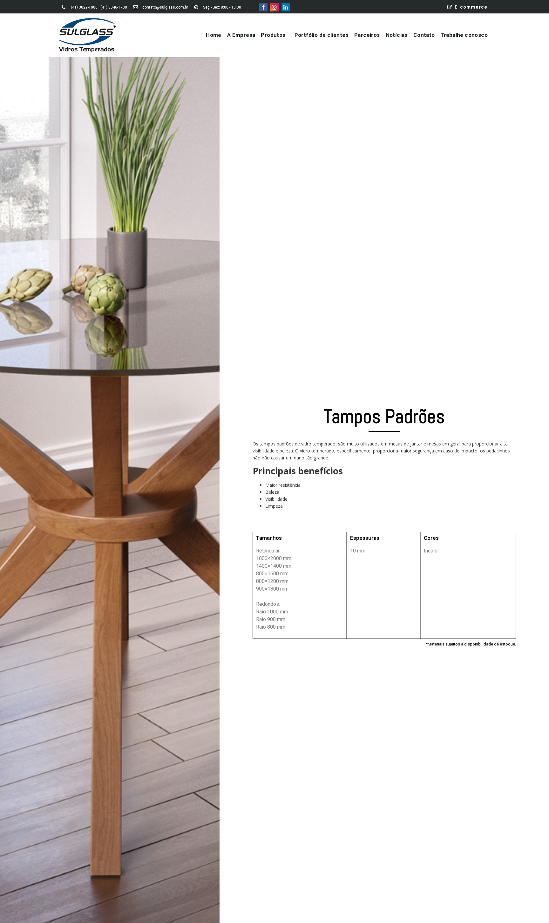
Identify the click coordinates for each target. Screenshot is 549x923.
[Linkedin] (285, 7)
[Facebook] (263, 7)
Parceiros (367, 35)
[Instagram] (274, 7)
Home (213, 35)
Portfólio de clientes (322, 35)
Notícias (397, 35)
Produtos (273, 35)
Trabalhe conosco (464, 35)
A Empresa (241, 35)
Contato (424, 35)
